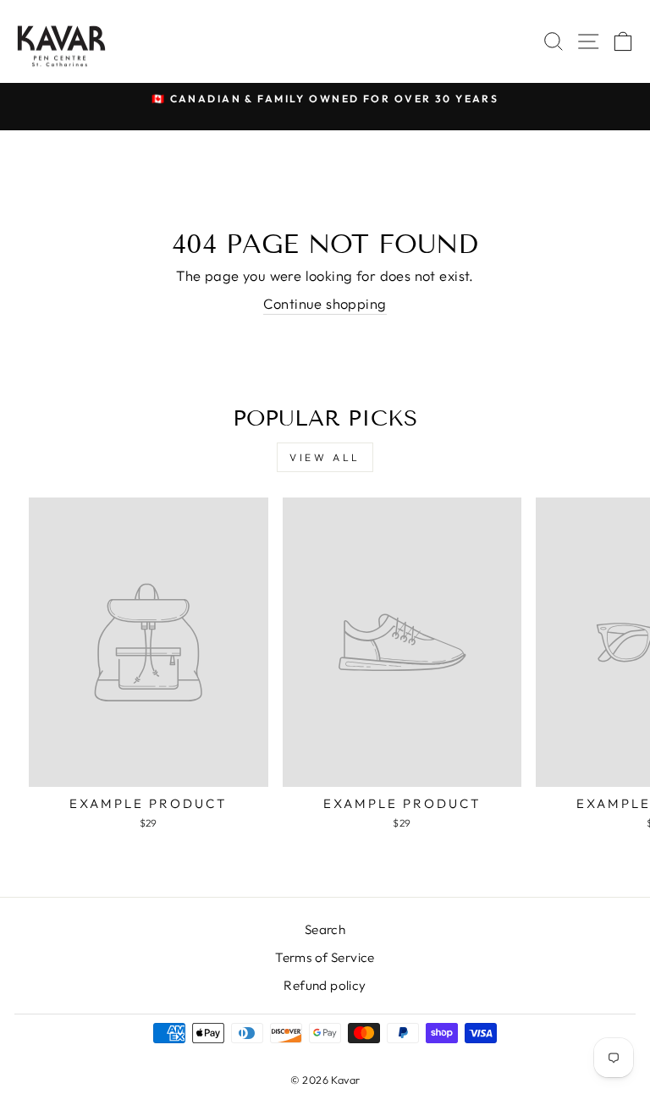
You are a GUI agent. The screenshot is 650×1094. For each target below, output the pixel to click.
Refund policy (325, 985)
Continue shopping (324, 303)
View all (325, 457)
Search (325, 929)
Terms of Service (325, 957)
